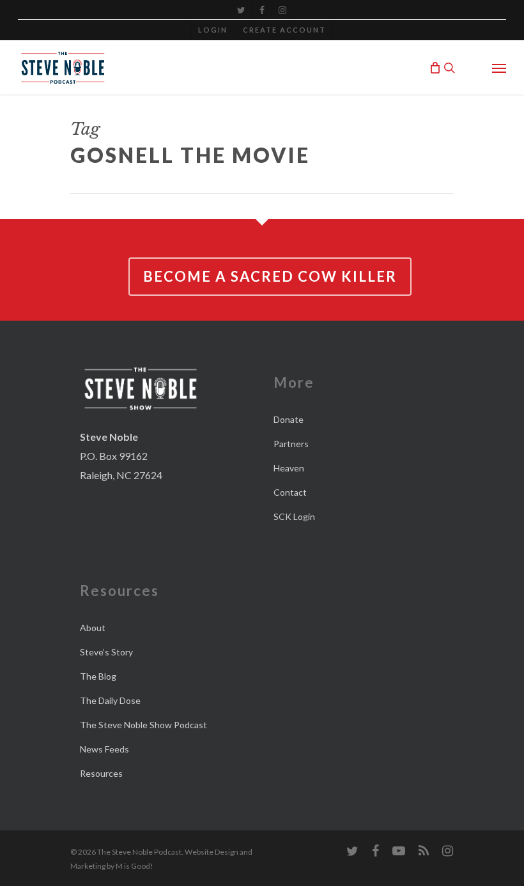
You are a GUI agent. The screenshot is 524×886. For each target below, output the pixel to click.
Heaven (289, 467)
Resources (101, 773)
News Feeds (104, 749)
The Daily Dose (110, 700)
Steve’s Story (106, 651)
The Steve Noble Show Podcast (143, 724)
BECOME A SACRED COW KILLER (270, 276)
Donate (289, 419)
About (92, 627)
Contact (290, 492)
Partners (291, 443)
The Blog (98, 676)
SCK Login (294, 516)
